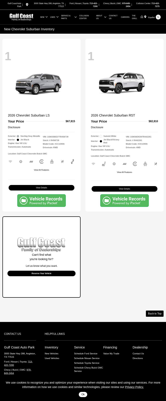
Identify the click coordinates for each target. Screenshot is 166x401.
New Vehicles (51, 353)
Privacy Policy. (134, 387)
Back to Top (154, 313)
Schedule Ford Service (85, 353)
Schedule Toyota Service (86, 363)
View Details (41, 188)
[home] (142, 17)
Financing (110, 347)
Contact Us (138, 353)
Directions (138, 358)
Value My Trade (111, 353)
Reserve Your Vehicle (41, 273)
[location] (27, 5)
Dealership (140, 347)
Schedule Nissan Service (87, 358)
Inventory (51, 347)
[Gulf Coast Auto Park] (21, 16)
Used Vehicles (52, 358)
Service (79, 347)
